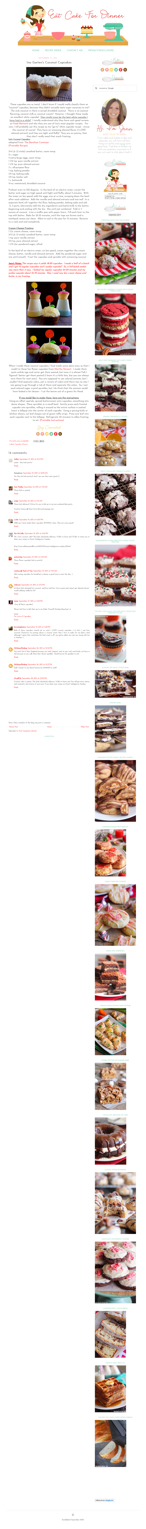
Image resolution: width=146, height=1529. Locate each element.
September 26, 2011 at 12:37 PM (40, 664)
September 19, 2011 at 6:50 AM (35, 557)
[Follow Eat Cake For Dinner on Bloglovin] (104, 1501)
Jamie (16, 601)
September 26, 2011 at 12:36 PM (40, 648)
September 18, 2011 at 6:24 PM (36, 533)
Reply (16, 466)
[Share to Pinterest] (43, 441)
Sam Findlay (18, 487)
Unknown (17, 585)
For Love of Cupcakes (22, 616)
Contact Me (75, 50)
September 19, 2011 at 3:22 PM (38, 627)
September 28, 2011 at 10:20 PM (34, 678)
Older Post (85, 727)
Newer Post (13, 727)
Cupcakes (18, 444)
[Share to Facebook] (41, 441)
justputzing (18, 557)
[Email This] (34, 441)
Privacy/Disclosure (101, 50)
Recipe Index (53, 50)
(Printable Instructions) (52, 420)
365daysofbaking (20, 648)
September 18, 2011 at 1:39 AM (35, 487)
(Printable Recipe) (18, 146)
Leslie (16, 520)
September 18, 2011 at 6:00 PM (31, 520)
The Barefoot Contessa (37, 142)
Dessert (25, 444)
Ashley (16, 459)
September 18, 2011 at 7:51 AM (30, 501)
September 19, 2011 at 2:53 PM (33, 585)
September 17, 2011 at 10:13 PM (31, 459)
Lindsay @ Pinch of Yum (23, 571)
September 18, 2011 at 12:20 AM (35, 473)
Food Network (20, 124)
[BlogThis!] (36, 441)
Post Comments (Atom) (28, 731)
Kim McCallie (19, 533)
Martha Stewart (63, 369)
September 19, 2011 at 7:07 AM (45, 571)
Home (35, 50)
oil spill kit (17, 678)
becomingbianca (20, 627)
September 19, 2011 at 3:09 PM (31, 601)
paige (16, 501)
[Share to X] (39, 441)
